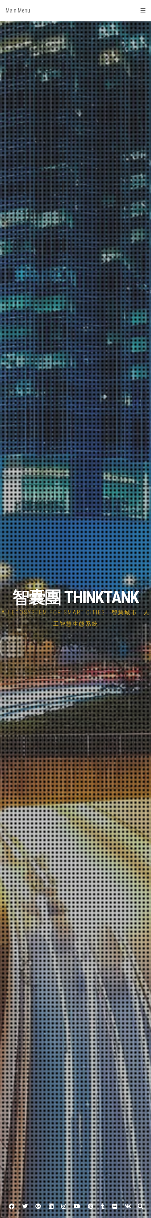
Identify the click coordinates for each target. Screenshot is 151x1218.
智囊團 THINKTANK (75, 597)
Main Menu (18, 10)
